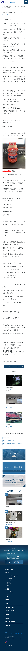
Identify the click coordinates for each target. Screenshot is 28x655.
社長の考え (20, 443)
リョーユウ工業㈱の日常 (9, 440)
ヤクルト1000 (7, 171)
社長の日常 (6, 437)
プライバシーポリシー (8, 645)
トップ (4, 6)
